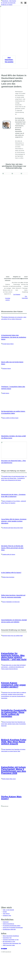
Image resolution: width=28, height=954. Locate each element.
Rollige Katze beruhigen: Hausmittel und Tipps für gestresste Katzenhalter (13, 596)
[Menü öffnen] (25, 2)
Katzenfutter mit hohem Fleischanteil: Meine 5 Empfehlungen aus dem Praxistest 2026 (13, 770)
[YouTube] (6, 948)
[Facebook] (1, 948)
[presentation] (14, 324)
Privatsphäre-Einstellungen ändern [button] (11, 925)
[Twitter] (2, 948)
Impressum (6, 922)
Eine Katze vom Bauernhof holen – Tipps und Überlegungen (13, 461)
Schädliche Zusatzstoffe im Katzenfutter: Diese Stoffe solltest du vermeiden (13, 713)
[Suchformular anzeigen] (21, 2)
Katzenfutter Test (7, 937)
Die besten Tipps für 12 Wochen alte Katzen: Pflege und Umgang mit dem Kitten (12, 548)
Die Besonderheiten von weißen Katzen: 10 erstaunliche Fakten (13, 412)
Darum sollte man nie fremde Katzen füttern (12, 363)
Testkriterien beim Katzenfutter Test (12, 943)
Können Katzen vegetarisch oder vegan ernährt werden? (13, 685)
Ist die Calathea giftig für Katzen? (11, 572)
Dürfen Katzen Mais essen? (11, 798)
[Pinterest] (5, 948)
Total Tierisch (6, 913)
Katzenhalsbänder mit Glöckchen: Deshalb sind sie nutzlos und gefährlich (14, 621)
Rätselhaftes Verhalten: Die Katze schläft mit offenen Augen (13, 437)
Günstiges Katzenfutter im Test (11, 939)
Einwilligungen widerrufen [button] (9, 929)
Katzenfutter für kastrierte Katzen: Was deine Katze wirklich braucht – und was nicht (13, 656)
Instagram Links (7, 915)
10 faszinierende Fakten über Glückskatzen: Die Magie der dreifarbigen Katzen (13, 337)
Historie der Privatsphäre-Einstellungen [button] (13, 927)
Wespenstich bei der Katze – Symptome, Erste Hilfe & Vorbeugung (13, 495)
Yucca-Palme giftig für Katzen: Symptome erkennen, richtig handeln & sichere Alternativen (13, 521)
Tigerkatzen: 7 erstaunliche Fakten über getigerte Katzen (13, 387)
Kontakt (5, 911)
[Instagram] (4, 948)
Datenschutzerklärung (8, 923)
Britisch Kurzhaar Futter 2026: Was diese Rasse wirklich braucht (13, 742)
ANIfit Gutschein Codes (9, 945)
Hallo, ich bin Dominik (8, 909)
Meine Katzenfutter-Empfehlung (11, 936)
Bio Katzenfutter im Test (9, 941)
